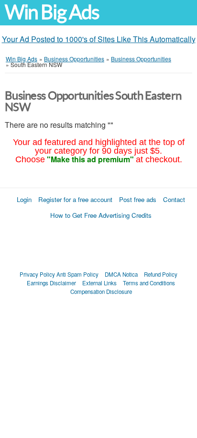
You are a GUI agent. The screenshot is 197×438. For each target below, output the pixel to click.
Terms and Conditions (149, 283)
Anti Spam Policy (77, 274)
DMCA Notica (121, 274)
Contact (174, 199)
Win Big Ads (52, 12)
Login (24, 199)
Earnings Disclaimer (51, 283)
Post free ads (137, 199)
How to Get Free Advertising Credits (101, 215)
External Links (99, 283)
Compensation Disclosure (101, 291)
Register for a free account (75, 199)
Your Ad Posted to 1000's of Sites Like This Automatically (99, 39)
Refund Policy (160, 274)
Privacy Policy (37, 274)
